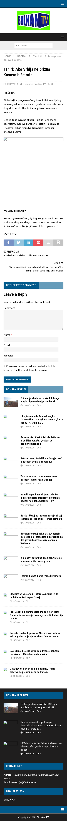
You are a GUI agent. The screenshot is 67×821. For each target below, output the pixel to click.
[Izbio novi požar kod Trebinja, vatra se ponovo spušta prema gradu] (11, 561)
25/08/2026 (28, 547)
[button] (62, 3)
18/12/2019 (12, 84)
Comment (9, 308)
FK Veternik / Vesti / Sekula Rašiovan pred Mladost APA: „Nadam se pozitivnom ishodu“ (40, 440)
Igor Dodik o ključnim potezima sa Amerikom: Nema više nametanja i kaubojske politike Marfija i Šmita (36, 615)
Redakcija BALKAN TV (34, 84)
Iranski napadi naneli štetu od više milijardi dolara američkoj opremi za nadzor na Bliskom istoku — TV (40, 497)
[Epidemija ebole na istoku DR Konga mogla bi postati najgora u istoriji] (11, 402)
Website (8, 356)
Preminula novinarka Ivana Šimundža (41, 576)
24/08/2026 (18, 622)
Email (7, 345)
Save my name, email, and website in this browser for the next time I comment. (29, 368)
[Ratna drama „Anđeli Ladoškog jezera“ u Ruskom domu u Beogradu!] (11, 462)
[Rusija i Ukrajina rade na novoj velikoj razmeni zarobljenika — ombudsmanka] (11, 519)
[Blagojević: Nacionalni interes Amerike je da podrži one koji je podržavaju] (5, 594)
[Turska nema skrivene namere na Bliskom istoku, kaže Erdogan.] (11, 480)
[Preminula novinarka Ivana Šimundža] (11, 579)
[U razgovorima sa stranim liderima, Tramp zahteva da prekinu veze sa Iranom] (5, 669)
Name (7, 335)
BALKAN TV (43, 817)
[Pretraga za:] (33, 45)
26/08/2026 (28, 405)
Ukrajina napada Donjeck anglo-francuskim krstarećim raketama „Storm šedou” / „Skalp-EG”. (42, 419)
